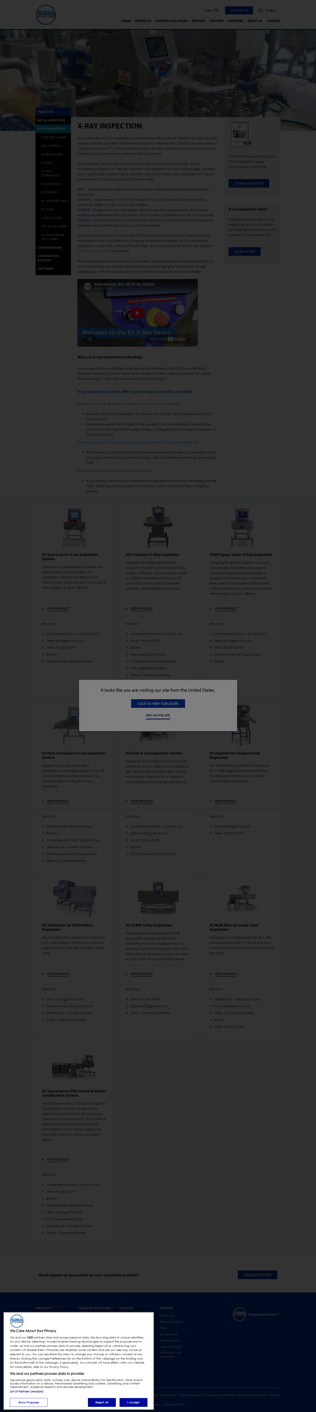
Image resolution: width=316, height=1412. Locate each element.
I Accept (133, 1402)
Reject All (101, 1402)
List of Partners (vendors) (26, 1391)
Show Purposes (28, 1402)
